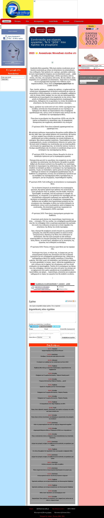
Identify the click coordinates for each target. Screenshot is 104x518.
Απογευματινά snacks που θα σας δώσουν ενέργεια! (52, 475)
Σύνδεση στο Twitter (56, 326)
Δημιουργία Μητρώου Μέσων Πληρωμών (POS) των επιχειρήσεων (53, 430)
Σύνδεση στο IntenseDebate (34, 326)
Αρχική (6, 21)
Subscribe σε (33, 337)
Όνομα (31, 329)
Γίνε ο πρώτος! (55, 306)
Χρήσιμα (66, 21)
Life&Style (55, 354)
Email (46, 329)
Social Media (53, 21)
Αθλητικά (54, 360)
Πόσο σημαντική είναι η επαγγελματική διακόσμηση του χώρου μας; (52, 470)
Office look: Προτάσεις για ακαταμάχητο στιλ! (52, 492)
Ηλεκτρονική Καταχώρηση (42, 512)
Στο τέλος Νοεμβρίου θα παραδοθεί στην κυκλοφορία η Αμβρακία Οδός (53, 451)
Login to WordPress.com (45, 326)
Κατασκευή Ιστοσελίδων (62, 512)
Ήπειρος (18, 21)
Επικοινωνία (79, 21)
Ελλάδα (51, 31)
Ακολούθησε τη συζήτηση (74, 301)
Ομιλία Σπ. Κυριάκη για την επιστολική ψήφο (52, 386)
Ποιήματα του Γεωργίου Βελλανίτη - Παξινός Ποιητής (52, 398)
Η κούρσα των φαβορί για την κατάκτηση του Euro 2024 (52, 362)
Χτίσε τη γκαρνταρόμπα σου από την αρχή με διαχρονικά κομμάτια (52, 424)
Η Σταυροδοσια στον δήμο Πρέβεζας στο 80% (52, 404)
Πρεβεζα (54, 349)
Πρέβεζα (54, 366)
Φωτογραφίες (39, 21)
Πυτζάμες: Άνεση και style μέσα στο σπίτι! (52, 356)
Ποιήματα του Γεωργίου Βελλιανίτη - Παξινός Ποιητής (52, 392)
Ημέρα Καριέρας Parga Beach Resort (52, 350)
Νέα (27, 21)
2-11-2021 (41, 31)
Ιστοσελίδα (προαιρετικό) (67, 329)
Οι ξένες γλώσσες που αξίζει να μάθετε (52, 464)
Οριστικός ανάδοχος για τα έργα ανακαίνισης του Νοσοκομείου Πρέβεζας (52, 481)
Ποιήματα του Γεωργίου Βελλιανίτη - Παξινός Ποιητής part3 (52, 375)
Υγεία (54, 407)
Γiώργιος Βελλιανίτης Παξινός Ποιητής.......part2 (52, 381)
